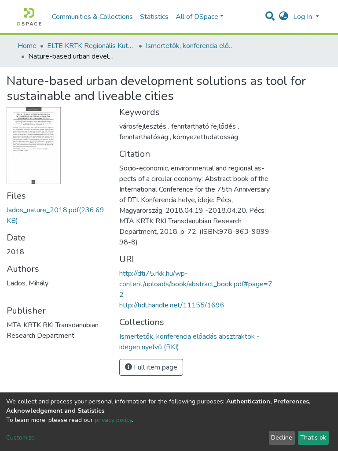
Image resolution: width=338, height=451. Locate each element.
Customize (20, 437)
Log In (303, 17)
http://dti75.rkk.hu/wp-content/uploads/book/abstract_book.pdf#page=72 (195, 284)
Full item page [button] (154, 367)
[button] (283, 16)
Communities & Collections (92, 17)
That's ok (313, 437)
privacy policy (113, 420)
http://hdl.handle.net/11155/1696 (171, 305)
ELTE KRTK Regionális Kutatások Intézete (91, 46)
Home (27, 46)
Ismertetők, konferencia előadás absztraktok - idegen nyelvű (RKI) (190, 46)
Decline (281, 437)
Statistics (154, 17)
